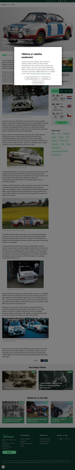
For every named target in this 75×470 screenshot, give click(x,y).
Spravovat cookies (38, 82)
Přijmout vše (45, 78)
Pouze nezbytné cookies (32, 78)
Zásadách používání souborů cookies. (40, 73)
